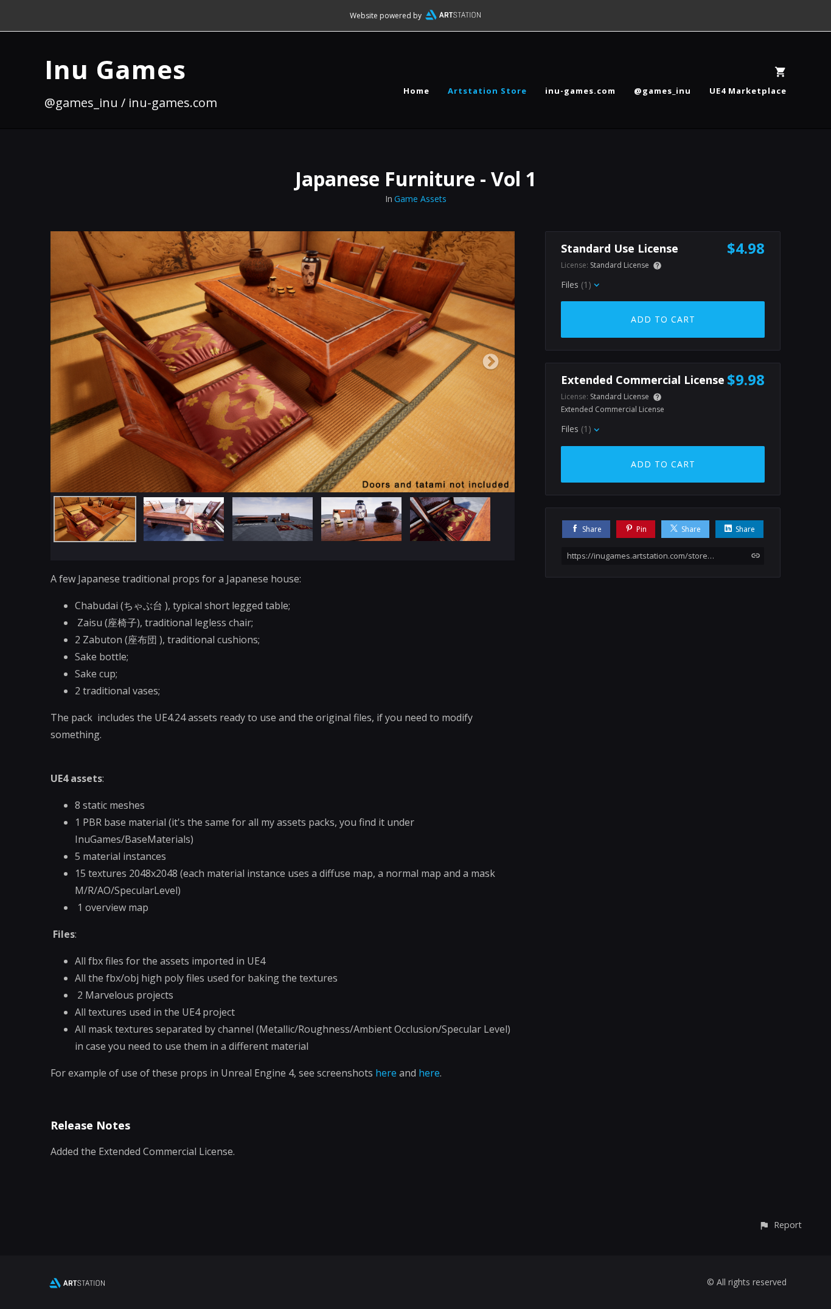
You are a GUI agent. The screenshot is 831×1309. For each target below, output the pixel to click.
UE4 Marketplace (748, 90)
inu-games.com (580, 90)
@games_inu (662, 90)
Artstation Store (487, 90)
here (386, 1073)
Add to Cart (663, 319)
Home (416, 90)
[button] (780, 1224)
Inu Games (115, 69)
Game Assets (420, 198)
